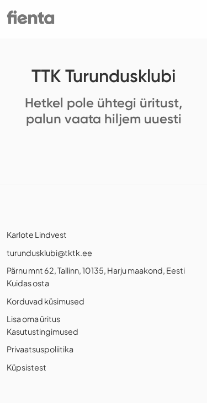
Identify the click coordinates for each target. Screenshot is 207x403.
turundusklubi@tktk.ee (49, 253)
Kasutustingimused (42, 331)
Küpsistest (26, 367)
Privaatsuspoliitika (40, 349)
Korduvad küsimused (45, 301)
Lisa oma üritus (33, 319)
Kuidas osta (28, 283)
